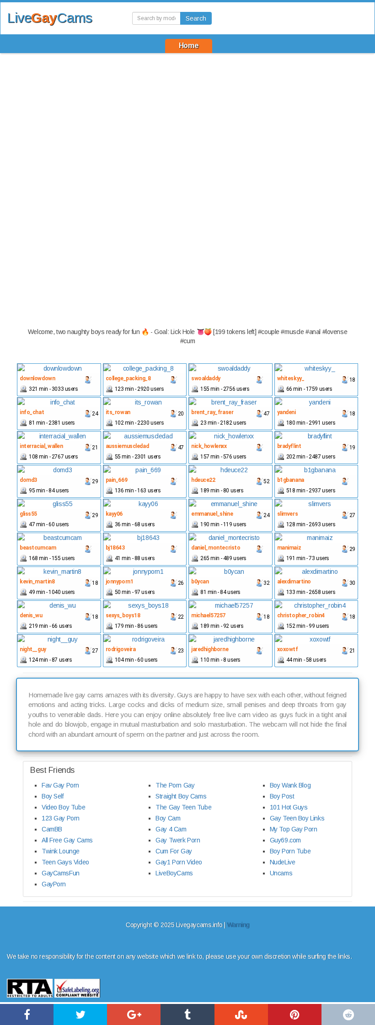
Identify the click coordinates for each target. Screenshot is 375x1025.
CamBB (52, 829)
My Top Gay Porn (293, 829)
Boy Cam (167, 818)
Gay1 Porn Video (178, 862)
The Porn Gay (174, 785)
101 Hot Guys (289, 807)
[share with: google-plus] (134, 1014)
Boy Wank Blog (290, 785)
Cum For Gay (173, 851)
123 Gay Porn (61, 818)
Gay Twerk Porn (177, 840)
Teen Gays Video (65, 862)
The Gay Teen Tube (183, 807)
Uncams (281, 873)
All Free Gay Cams (67, 840)
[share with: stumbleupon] (241, 1014)
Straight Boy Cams (180, 796)
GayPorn (54, 884)
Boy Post (282, 796)
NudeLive (282, 862)
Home (188, 45)
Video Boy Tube (63, 807)
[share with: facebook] (27, 1014)
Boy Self (53, 796)
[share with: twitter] (80, 1014)
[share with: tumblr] (187, 1014)
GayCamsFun (61, 873)
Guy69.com (285, 840)
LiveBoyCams (174, 873)
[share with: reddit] (348, 1014)
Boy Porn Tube (290, 851)
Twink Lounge (61, 851)
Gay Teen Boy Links (297, 818)
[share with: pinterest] (294, 1014)
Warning (238, 924)
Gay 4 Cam (170, 829)
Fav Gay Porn (60, 785)
